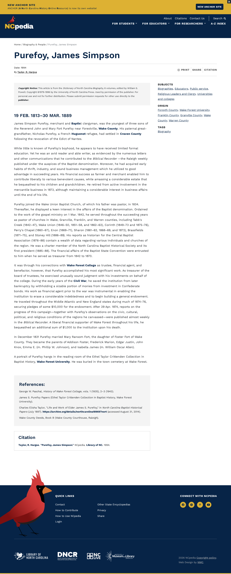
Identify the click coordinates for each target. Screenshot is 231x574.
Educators (182, 88)
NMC (200, 562)
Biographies (166, 88)
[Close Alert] (229, 1)
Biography (164, 131)
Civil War (80, 281)
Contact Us (197, 18)
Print (185, 69)
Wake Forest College (81, 265)
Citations (181, 18)
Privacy (101, 510)
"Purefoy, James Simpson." (57, 445)
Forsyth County (168, 110)
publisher (23, 100)
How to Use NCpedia (68, 516)
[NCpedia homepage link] (19, 23)
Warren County (179, 120)
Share (196, 69)
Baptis (75, 123)
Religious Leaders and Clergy (177, 94)
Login (58, 521)
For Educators (154, 23)
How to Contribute (66, 510)
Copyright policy (206, 557)
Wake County (108, 128)
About (168, 18)
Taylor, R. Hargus (27, 72)
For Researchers (189, 23)
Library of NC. (94, 445)
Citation (210, 69)
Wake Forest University (53, 361)
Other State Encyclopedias (113, 504)
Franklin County (168, 115)
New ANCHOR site (210, 6)
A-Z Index (218, 23)
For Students (123, 23)
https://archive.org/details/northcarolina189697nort (75, 411)
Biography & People (34, 44)
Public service (199, 88)
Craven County (130, 133)
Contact (60, 504)
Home (17, 44)
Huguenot (79, 133)
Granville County (191, 115)
